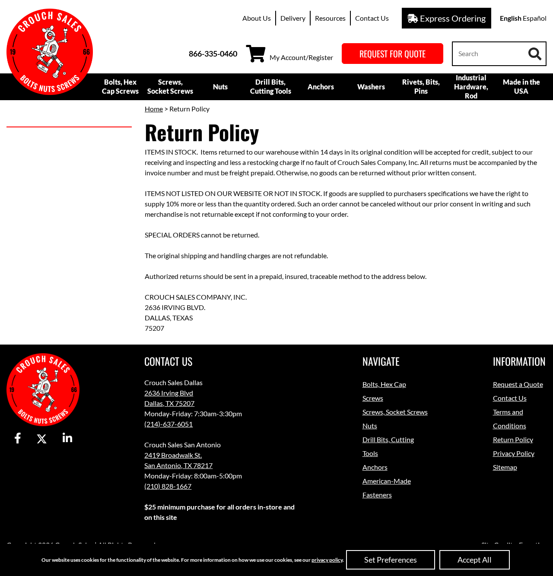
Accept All (475, 559)
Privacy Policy (513, 453)
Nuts (220, 86)
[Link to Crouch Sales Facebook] (17, 439)
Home (154, 108)
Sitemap (505, 467)
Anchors (321, 86)
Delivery (292, 18)
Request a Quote (518, 384)
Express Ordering (452, 18)
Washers (371, 86)
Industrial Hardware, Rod (471, 86)
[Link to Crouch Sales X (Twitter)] (41, 439)
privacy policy (327, 560)
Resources (330, 18)
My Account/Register (301, 57)
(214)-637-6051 (168, 424)
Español (535, 18)
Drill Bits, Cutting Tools (270, 86)
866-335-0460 (213, 53)
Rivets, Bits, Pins (421, 86)
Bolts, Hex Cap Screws (120, 86)
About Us (256, 18)
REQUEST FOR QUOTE (392, 53)
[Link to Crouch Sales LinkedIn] (67, 439)
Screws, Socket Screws (170, 86)
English (510, 18)
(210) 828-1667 (167, 486)
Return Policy (513, 439)
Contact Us (372, 18)
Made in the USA (521, 86)
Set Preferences (390, 559)
